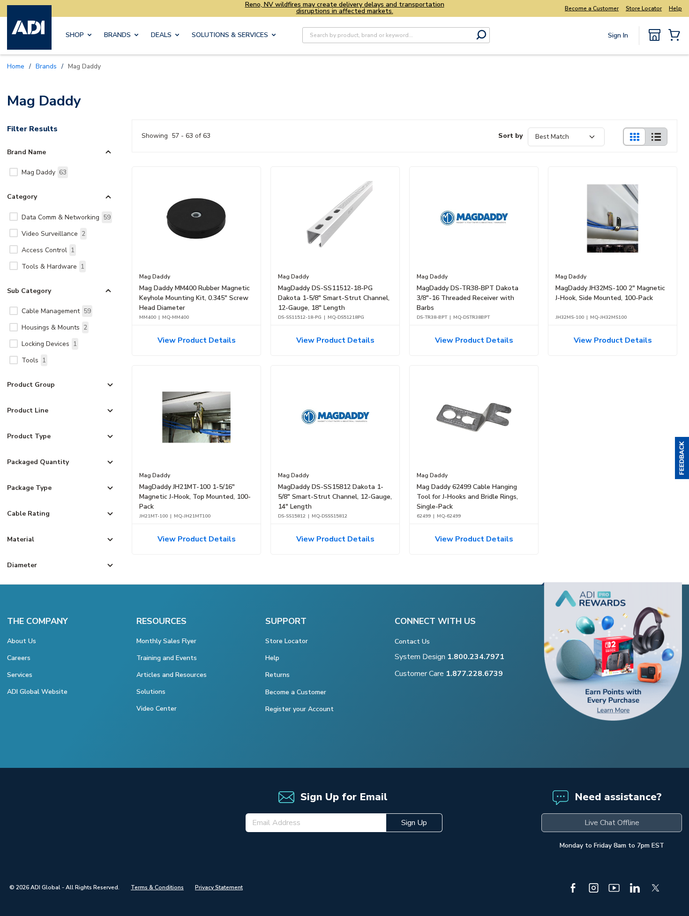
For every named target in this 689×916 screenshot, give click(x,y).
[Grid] (634, 136)
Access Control (48, 250)
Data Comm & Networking (66, 217)
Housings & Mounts (54, 327)
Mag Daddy (44, 172)
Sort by (510, 135)
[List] (656, 136)
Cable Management (56, 311)
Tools (34, 360)
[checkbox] (13, 172)
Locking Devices (49, 343)
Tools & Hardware (53, 266)
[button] (682, 458)
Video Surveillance (53, 233)
